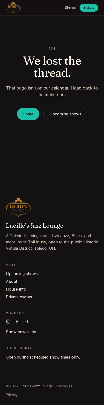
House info (16, 289)
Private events (19, 296)
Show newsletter (21, 331)
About (11, 281)
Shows (70, 8)
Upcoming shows (65, 114)
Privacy (12, 395)
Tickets (88, 7)
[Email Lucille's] (25, 321)
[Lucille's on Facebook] (17, 321)
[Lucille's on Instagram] (8, 321)
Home (28, 114)
